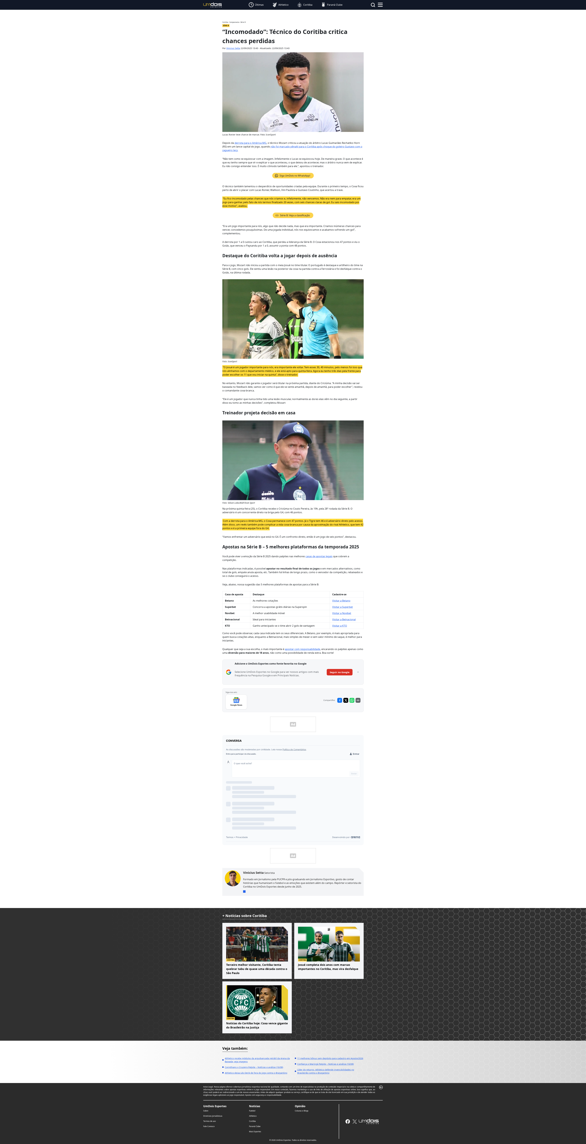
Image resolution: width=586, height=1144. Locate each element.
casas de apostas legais (319, 556)
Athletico (253, 1116)
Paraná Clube (254, 1126)
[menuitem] (256, 5)
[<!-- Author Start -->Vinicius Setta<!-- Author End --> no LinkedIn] (244, 891)
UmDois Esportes (214, 1106)
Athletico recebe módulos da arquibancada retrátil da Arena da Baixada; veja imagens (257, 1060)
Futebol (252, 1110)
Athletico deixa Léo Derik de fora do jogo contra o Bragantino (256, 1072)
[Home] (212, 4)
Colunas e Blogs (301, 1110)
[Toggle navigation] (380, 4)
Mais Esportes (255, 1131)
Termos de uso (209, 1121)
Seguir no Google (339, 672)
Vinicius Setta (233, 48)
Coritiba (252, 1121)
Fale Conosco (209, 1126)
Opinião (300, 1106)
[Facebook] (347, 1121)
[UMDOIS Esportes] (368, 1121)
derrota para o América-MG (250, 143)
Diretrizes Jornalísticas (212, 1116)
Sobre (205, 1110)
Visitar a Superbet (342, 607)
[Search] (373, 5)
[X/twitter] (354, 1121)
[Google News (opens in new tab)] (236, 702)
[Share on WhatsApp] (351, 700)
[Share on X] (345, 700)
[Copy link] (358, 700)
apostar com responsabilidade (302, 649)
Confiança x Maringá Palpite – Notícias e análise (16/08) (325, 1064)
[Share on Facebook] (339, 700)
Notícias (254, 1106)
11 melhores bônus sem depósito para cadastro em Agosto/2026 (330, 1058)
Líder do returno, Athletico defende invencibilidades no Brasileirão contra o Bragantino (325, 1071)
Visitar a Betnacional (344, 619)
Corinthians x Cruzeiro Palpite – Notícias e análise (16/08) (254, 1067)
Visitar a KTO (339, 625)
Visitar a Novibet (341, 613)
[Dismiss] (358, 672)
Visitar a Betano (341, 600)
